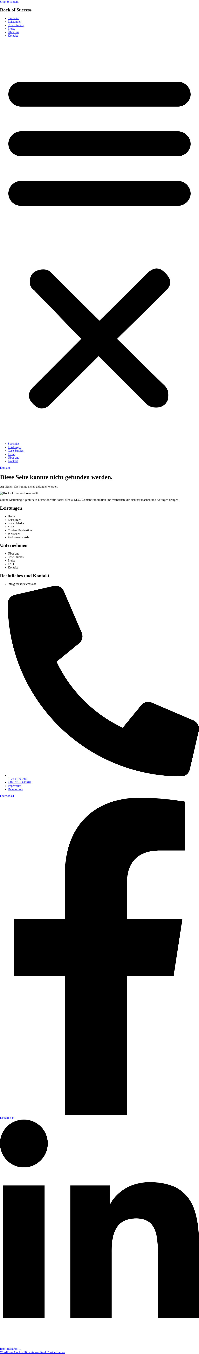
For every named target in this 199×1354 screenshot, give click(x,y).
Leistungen (14, 21)
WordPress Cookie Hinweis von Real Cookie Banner (32, 1352)
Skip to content (9, 1)
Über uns (13, 32)
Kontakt (13, 35)
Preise (11, 28)
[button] (99, 239)
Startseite (13, 18)
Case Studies (16, 25)
